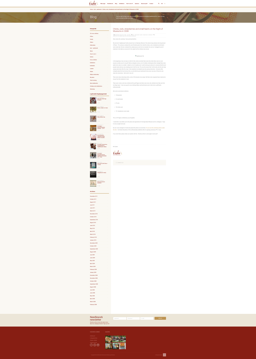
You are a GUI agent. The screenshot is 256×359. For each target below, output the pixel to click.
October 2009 (93, 246)
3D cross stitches (94, 33)
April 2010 (92, 231)
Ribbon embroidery (94, 74)
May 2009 (92, 260)
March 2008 (93, 301)
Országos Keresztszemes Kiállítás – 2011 (101, 127)
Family (91, 39)
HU (162, 3)
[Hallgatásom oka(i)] (93, 174)
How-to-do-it (93, 54)
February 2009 (93, 269)
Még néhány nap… (101, 117)
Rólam (91, 71)
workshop (134, 36)
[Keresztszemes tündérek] (93, 183)
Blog (116, 3)
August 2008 (93, 287)
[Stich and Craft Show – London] (93, 165)
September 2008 (94, 284)
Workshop (92, 89)
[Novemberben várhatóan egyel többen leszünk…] (93, 137)
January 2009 (93, 272)
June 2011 (92, 208)
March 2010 (93, 234)
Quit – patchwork (94, 48)
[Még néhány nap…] (93, 119)
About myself (144, 3)
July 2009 (92, 254)
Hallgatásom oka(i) (101, 172)
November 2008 (94, 278)
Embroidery (92, 45)
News (91, 51)
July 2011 (92, 205)
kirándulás (92, 65)
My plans (92, 77)
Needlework (110, 3)
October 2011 (93, 199)
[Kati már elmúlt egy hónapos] (93, 100)
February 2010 (93, 237)
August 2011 (93, 202)
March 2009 (93, 266)
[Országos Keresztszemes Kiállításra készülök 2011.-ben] (93, 155)
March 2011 (93, 211)
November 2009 (94, 243)
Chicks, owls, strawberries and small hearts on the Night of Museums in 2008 (138, 30)
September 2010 (94, 219)
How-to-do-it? (129, 3)
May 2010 (92, 228)
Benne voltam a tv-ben (102, 107)
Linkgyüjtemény (93, 338)
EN (164, 3)
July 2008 (92, 290)
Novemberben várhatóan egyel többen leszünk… (101, 136)
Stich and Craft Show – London (102, 164)
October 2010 (93, 216)
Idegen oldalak (93, 340)
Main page (102, 3)
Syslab (160, 354)
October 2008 (93, 281)
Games (91, 56)
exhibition (115, 36)
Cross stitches (93, 59)
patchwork (129, 36)
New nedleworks (94, 83)
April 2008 (92, 298)
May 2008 (92, 295)
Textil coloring (93, 80)
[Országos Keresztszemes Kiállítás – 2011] (93, 128)
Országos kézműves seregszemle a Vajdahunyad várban (102, 145)
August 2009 (93, 252)
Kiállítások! (92, 336)
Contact (151, 3)
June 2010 (92, 225)
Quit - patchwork (136, 34)
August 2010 (93, 222)
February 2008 (93, 304)
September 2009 (94, 249)
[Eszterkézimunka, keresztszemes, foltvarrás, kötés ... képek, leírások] (93, 1)
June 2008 (92, 293)
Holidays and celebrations (96, 86)
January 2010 (93, 240)
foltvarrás (120, 36)
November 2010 (94, 213)
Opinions (137, 3)
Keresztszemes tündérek (101, 182)
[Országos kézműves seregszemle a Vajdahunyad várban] (93, 146)
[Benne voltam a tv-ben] (93, 109)
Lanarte (91, 68)
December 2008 (94, 275)
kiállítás (124, 36)
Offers (91, 36)
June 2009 (92, 257)
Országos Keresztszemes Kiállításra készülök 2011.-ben (101, 155)
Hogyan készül (93, 342)
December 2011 (94, 196)
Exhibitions (121, 3)
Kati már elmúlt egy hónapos (101, 99)
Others (91, 42)
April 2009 (92, 263)
